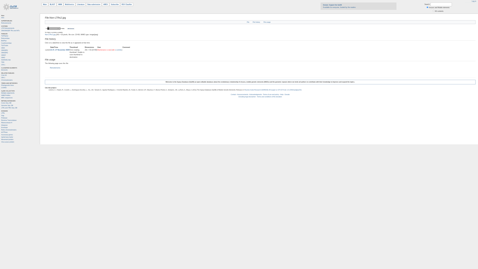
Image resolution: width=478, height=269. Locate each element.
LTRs (3, 113)
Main (45, 4)
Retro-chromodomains (8, 130)
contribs (119, 50)
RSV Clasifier (127, 4)
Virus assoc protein (7, 142)
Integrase (4, 125)
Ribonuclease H (6, 122)
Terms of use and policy (271, 94)
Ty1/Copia (4, 45)
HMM (60, 4)
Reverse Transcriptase (9, 120)
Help (281, 94)
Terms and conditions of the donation (269, 97)
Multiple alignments (7, 93)
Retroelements (6, 23)
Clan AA (4, 75)
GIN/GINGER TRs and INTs (10, 30)
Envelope (4, 127)
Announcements (242, 94)
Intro (2, 17)
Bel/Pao (4, 40)
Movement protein (7, 139)
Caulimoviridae (6, 43)
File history (256, 22)
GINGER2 (4, 52)
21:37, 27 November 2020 (59, 50)
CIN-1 (3, 65)
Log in (474, 1)
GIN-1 (3, 77)
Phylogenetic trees (7, 85)
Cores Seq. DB (6, 103)
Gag (2, 115)
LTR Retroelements (7, 28)
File (248, 22)
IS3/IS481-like (6, 60)
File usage (267, 22)
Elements (4, 70)
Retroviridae (5, 38)
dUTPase (4, 132)
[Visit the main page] (10, 7)
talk (113, 50)
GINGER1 (4, 50)
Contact (233, 94)
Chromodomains (7, 80)
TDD (2, 62)
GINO (3, 57)
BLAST (52, 4)
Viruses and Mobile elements (439, 7)
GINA (3, 48)
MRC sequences (7, 98)
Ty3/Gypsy (4, 36)
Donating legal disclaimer (247, 97)
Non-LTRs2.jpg (50, 34)
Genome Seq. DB (7, 105)
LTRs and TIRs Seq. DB (9, 108)
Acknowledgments (255, 94)
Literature (80, 4)
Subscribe (115, 4)
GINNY (3, 55)
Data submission (93, 4)
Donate (287, 94)
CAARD (4, 87)
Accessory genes (7, 134)
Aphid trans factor (7, 137)
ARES (105, 4)
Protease (4, 118)
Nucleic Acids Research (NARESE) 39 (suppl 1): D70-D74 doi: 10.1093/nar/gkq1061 (273, 90)
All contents (439, 11)
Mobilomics (69, 4)
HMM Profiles (5, 95)
